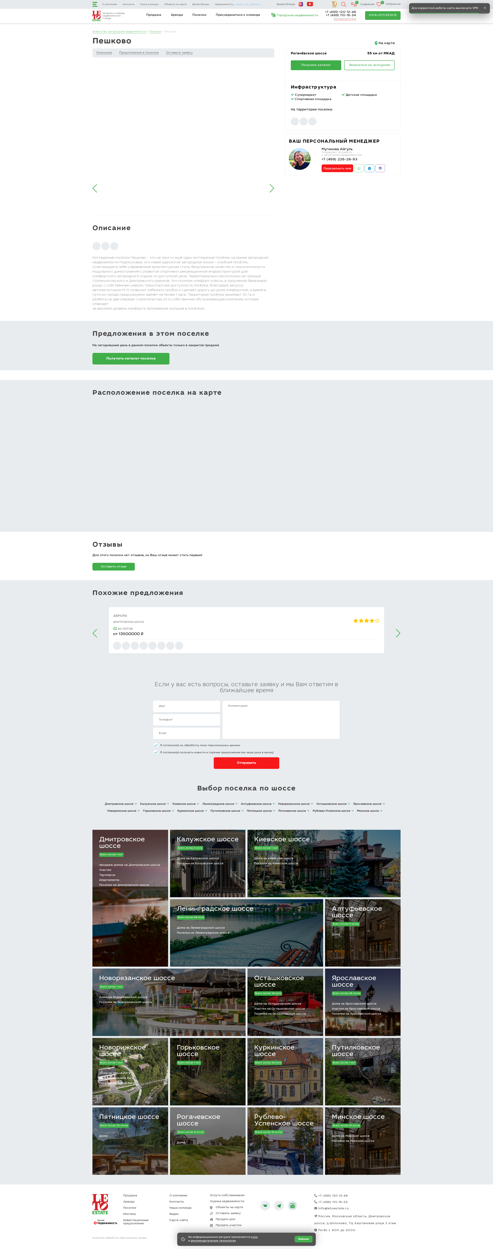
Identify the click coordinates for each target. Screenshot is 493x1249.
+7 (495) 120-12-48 (340, 12)
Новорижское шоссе (122, 1051)
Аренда (177, 15)
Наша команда (149, 4)
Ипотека (129, 1214)
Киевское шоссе (282, 840)
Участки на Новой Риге (116, 1078)
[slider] (366, 620)
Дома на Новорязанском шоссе (123, 997)
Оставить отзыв (113, 566)
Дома (336, 934)
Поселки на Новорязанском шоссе (125, 1002)
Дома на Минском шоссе (351, 1136)
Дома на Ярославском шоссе (354, 1003)
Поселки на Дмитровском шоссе (124, 885)
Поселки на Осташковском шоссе (280, 1013)
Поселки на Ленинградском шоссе (203, 933)
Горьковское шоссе (198, 1051)
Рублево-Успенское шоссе (284, 1120)
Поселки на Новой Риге (117, 1083)
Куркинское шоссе (274, 1051)
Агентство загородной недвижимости (119, 31)
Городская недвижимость (297, 15)
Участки (105, 870)
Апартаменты (109, 880)
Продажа (153, 15)
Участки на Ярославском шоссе (356, 1008)
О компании (109, 4)
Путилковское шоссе (356, 1051)
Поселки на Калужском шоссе (200, 863)
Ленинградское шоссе (215, 909)
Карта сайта (178, 1220)
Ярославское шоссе (354, 981)
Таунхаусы (107, 875)
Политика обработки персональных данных (119, 1238)
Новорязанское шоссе (137, 978)
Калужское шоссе (208, 840)
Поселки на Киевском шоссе (276, 863)
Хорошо (303, 1239)
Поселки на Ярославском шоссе (356, 1013)
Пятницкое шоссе (129, 1117)
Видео (174, 1214)
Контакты (128, 4)
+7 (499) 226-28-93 (340, 159)
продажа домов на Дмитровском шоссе (129, 865)
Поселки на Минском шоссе (353, 1141)
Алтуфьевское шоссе (357, 912)
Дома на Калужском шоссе (198, 858)
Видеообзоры (200, 4)
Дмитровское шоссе (122, 843)
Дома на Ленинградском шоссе (201, 928)
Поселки (199, 15)
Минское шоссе (358, 1117)
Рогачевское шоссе (198, 1120)
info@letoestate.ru (333, 1208)
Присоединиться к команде (238, 15)
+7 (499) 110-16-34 (341, 15)
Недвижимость (237, 4)
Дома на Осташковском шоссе (277, 1003)
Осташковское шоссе (279, 981)
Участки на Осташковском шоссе (279, 1008)
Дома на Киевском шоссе (273, 858)
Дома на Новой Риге (114, 1073)
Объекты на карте (175, 4)
